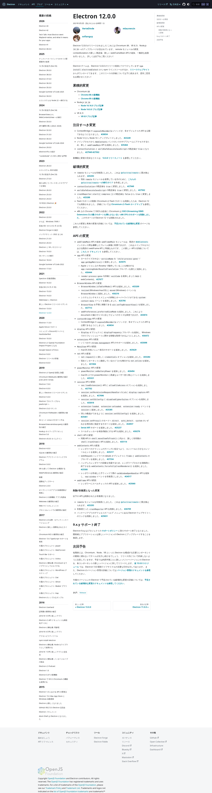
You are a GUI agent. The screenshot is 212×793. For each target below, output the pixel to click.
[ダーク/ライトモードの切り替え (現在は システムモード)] (188, 4)
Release (83, 592)
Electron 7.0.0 (44, 384)
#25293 (90, 176)
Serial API (85, 427)
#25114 (123, 441)
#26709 (127, 509)
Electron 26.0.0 (45, 190)
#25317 (110, 452)
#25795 (122, 300)
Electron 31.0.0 (45, 134)
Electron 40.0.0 (45, 49)
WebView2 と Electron (48, 300)
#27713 (88, 307)
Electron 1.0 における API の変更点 (53, 692)
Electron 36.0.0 (45, 83)
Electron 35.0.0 (45, 87)
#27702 (88, 388)
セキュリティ (72, 741)
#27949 (88, 152)
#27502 (96, 152)
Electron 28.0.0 (45, 166)
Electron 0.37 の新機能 (48, 675)
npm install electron (47, 640)
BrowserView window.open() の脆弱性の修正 (53, 425)
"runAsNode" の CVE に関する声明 (53, 156)
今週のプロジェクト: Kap (49, 593)
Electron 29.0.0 (45, 147)
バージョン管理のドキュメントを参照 (133, 570)
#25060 (132, 483)
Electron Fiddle (101, 741)
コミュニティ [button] (60, 4)
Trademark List (73, 788)
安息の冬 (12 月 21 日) (47, 287)
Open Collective (157, 741)
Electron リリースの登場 (48, 358)
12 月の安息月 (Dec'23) (48, 174)
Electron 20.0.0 (45, 243)
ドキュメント (24, 4)
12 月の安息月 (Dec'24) (48, 110)
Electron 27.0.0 (45, 178)
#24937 (129, 424)
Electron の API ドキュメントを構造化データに (53, 621)
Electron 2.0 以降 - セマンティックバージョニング (53, 521)
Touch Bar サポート (47, 554)
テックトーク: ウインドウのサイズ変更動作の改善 (53, 60)
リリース (161, 4)
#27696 (100, 395)
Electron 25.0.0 (45, 194)
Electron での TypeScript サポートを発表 (53, 540)
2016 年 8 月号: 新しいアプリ (50, 631)
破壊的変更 (161, 23)
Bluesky (125, 749)
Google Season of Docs (48, 350)
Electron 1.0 (44, 670)
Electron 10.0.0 (45, 338)
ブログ (40, 4)
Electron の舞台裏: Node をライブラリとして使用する (53, 646)
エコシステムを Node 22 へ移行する (53, 100)
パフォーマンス (73, 737)
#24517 (128, 476)
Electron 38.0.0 (45, 74)
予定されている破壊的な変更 (127, 223)
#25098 (143, 342)
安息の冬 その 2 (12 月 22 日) (50, 225)
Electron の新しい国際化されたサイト (53, 528)
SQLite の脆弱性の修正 (48, 453)
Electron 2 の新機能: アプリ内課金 (52, 497)
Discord (125, 745)
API (33, 4)
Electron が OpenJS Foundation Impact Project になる (52, 344)
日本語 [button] (176, 4)
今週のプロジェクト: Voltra (49, 558)
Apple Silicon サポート (48, 327)
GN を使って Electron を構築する (52, 468)
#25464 (124, 145)
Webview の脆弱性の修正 (49, 501)
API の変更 (160, 26)
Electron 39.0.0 (45, 70)
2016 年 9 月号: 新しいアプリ (50, 616)
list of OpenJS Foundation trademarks (71, 791)
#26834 (104, 134)
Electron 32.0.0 (45, 130)
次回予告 (160, 40)
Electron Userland (46, 607)
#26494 (131, 371)
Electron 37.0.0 (45, 79)
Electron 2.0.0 (44, 486)
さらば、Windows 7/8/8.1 (49, 221)
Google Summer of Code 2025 (51, 91)
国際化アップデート (46, 481)
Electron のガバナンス (48, 408)
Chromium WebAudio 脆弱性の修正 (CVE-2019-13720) (53, 378)
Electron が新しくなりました (50, 703)
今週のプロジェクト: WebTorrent (52, 550)
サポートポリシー (110, 530)
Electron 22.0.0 (45, 217)
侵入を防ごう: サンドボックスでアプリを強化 (53, 184)
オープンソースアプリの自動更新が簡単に (52, 491)
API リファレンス (45, 741)
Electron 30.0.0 (45, 139)
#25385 (109, 409)
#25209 (135, 286)
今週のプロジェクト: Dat (48, 577)
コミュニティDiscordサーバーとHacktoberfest (51, 332)
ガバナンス (127, 737)
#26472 (145, 335)
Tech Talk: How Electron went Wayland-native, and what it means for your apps (53, 37)
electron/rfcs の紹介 (47, 151)
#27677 (99, 279)
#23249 (127, 138)
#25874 (143, 315)
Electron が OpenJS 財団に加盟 (51, 372)
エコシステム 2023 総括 (48, 170)
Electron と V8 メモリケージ (50, 247)
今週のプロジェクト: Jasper (50, 546)
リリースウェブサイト (140, 69)
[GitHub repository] (183, 4)
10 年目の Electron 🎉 (48, 203)
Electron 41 (43, 44)
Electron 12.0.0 (45, 313)
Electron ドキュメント (48, 712)
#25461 (84, 416)
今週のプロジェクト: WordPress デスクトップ (53, 571)
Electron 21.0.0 (45, 238)
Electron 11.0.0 (45, 322)
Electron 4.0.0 (44, 448)
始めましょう (44, 737)
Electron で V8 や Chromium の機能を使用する (53, 680)
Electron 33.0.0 (45, 121)
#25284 (146, 357)
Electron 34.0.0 (45, 96)
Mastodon (127, 757)
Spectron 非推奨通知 (47, 278)
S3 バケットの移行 (46, 256)
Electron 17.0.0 (45, 268)
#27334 (110, 459)
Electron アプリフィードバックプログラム (53, 458)
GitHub (153, 737)
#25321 (90, 378)
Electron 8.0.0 (44, 363)
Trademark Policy (54, 788)
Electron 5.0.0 (44, 397)
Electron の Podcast (47, 666)
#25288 (86, 197)
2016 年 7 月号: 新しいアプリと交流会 (53, 653)
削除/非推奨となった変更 (165, 31)
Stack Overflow (129, 761)
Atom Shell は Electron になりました (53, 717)
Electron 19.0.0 (45, 251)
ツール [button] (47, 4)
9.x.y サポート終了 (163, 36)
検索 (40, 477)
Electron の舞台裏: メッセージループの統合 (53, 660)
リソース (126, 741)
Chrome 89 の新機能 (90, 98)
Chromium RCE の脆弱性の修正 (51, 534)
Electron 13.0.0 (45, 308)
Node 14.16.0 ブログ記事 (92, 105)
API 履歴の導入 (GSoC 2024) (50, 126)
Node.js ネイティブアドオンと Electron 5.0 (51, 432)
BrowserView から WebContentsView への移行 (50, 115)
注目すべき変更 (162, 19)
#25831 (104, 516)
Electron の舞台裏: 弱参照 (49, 627)
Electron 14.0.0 (45, 295)
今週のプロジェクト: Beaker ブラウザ (53, 587)
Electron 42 (43, 30)
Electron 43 (43, 26)
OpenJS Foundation (57, 778)
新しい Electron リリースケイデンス (53, 304)
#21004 (92, 364)
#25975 (122, 262)
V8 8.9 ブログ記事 (89, 116)
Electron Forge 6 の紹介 (48, 230)
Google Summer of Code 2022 (51, 264)
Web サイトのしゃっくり (49, 506)
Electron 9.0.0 (44, 354)
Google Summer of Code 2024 (51, 143)
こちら (84, 251)
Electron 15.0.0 (45, 291)
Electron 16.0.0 (45, 283)
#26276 (136, 431)
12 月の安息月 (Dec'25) (48, 66)
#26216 (115, 293)
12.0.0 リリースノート (112, 158)
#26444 (88, 272)
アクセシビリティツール (48, 636)
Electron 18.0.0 (45, 260)
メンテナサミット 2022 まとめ (51, 234)
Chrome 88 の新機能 (90, 94)
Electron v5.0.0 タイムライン (50, 438)
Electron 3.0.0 (44, 464)
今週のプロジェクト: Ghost (49, 582)
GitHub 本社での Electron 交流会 (52, 707)
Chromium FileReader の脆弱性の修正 (53, 414)
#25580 (84, 469)
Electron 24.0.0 (45, 198)
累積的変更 (161, 16)
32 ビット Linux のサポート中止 (51, 420)
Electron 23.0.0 (45, 207)
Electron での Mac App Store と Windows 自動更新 (52, 697)
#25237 (118, 427)
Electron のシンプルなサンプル (51, 597)
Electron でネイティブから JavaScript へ (49, 402)
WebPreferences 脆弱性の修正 (51, 473)
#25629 (133, 349)
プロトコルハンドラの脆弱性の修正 (52, 510)
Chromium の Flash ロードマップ (126, 204)
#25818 (90, 402)
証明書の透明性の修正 (47, 611)
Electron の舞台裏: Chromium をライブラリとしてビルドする (53, 564)
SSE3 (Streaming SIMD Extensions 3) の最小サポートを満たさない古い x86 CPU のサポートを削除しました (113, 214)
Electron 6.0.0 (44, 388)
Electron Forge (101, 737)
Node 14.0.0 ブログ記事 (91, 109)
